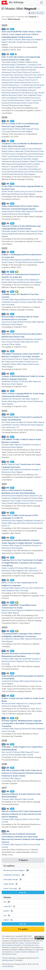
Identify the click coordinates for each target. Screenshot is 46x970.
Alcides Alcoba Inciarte (10, 191)
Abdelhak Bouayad (27, 90)
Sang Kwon (6, 322)
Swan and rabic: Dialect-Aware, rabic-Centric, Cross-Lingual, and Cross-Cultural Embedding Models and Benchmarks (22, 34)
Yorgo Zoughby (16, 501)
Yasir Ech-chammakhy (10, 77)
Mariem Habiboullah (16, 151)
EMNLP (6, 920)
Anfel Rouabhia (24, 98)
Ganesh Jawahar (8, 568)
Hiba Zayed (14, 75)
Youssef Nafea (20, 70)
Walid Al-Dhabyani (27, 77)
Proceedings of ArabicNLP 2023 (14, 327)
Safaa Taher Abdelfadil (26, 95)
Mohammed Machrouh (10, 93)
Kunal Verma (37, 523)
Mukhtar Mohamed (9, 95)
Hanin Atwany (7, 70)
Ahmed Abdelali (14, 755)
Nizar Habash (15, 344)
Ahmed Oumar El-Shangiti (12, 154)
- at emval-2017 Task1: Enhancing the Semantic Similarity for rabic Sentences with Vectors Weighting (21, 814)
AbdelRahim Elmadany (31, 260)
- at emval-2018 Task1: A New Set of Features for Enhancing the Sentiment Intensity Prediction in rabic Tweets (22, 773)
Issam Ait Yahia (13, 90)
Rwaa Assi (35, 98)
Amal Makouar (26, 93)
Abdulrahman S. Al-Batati (18, 85)
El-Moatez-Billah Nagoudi (12, 844)
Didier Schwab (27, 755)
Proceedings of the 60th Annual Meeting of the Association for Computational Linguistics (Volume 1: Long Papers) (22, 477)
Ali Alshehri (6, 681)
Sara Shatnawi (25, 75)
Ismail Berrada (14, 103)
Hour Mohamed (15, 159)
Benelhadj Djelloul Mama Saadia (26, 164)
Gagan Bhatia (7, 39)
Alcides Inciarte (26, 302)
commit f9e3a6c (8, 966)
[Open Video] (16, 272)
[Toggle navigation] (41, 2)
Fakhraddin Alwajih (14, 42)
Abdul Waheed (30, 280)
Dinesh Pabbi (25, 523)
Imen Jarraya (18, 80)
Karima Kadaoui (21, 149)
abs (12, 29)
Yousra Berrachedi (9, 172)
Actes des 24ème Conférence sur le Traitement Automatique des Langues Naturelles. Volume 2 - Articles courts (20, 852)
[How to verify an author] (38, 8)
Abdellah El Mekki (24, 62)
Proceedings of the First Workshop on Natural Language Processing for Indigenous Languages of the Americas (23, 595)
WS (4, 902)
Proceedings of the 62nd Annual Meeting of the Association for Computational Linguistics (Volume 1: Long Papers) (22, 241)
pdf (3, 29)
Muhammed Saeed (25, 88)
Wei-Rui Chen (27, 588)
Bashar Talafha (7, 149)
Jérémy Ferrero (28, 819)
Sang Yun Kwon (27, 191)
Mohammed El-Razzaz (27, 503)
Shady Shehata (36, 172)
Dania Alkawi (38, 93)
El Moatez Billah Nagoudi (23, 39)
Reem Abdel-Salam (35, 67)
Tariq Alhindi (28, 661)
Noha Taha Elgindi (10, 88)
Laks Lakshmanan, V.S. (10, 427)
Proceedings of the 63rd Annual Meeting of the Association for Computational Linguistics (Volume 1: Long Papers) (22, 110)
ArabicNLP (7, 906)
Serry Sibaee (38, 75)
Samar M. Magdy (21, 359)
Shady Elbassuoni (31, 496)
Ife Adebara (6, 639)
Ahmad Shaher (29, 501)
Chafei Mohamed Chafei (34, 151)
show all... (23, 892)
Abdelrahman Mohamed (11, 161)
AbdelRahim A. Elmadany (26, 65)
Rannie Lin (6, 526)
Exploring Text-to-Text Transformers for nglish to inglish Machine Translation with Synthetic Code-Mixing (22, 563)
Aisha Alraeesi (14, 82)
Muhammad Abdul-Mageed (20, 105)
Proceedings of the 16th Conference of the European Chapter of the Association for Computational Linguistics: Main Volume (22, 530)
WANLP (6, 911)
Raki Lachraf (6, 752)
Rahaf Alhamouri (24, 72)
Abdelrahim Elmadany (11, 875)
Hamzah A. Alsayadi (9, 166)
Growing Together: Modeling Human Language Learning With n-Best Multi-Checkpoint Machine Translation (22, 723)
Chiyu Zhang (6, 342)
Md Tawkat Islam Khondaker (13, 280)
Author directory (37, 13)
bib (8, 29)
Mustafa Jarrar (27, 103)
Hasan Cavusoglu (21, 590)
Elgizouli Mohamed (36, 85)
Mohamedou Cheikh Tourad (25, 100)
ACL (5, 915)
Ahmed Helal (12, 503)
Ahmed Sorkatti (8, 100)
